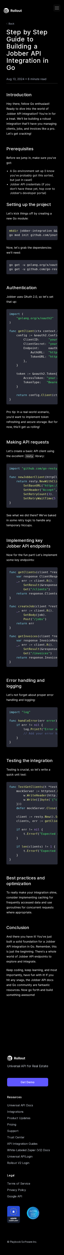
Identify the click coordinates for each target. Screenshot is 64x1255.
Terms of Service (18, 1183)
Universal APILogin (19, 1156)
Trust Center (16, 1137)
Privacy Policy (16, 1190)
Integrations (15, 1111)
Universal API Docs (20, 1105)
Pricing (11, 1124)
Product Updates (18, 1118)
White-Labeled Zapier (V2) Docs (28, 1150)
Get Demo (27, 1082)
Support (12, 1131)
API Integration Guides (22, 1143)
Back (11, 23)
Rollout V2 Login (18, 1163)
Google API (14, 1196)
